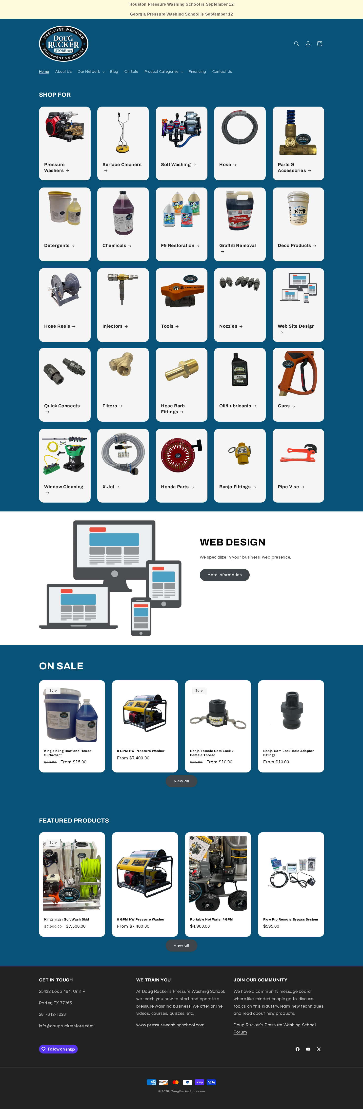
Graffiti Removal (237, 245)
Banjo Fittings (235, 486)
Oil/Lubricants (235, 406)
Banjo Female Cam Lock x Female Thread (212, 753)
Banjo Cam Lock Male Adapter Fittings (288, 753)
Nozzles (228, 326)
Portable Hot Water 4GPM (211, 919)
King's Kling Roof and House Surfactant (67, 753)
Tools (167, 326)
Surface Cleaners (122, 164)
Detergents (57, 245)
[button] (91, 71)
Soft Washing (176, 164)
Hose (225, 164)
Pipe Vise (288, 486)
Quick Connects (62, 406)
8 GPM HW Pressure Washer (140, 751)
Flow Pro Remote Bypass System (290, 919)
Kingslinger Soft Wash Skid (66, 919)
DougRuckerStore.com (188, 1091)
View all (181, 781)
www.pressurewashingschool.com (170, 1025)
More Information (224, 575)
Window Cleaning (63, 486)
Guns (284, 406)
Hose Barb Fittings (173, 409)
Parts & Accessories (292, 167)
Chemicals (114, 245)
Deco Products (294, 245)
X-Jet (108, 486)
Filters (109, 406)
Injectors (112, 326)
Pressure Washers (54, 167)
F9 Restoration (177, 245)
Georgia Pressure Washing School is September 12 (181, 14)
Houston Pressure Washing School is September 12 (181, 4)
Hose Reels (57, 326)
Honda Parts (175, 486)
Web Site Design (296, 326)
